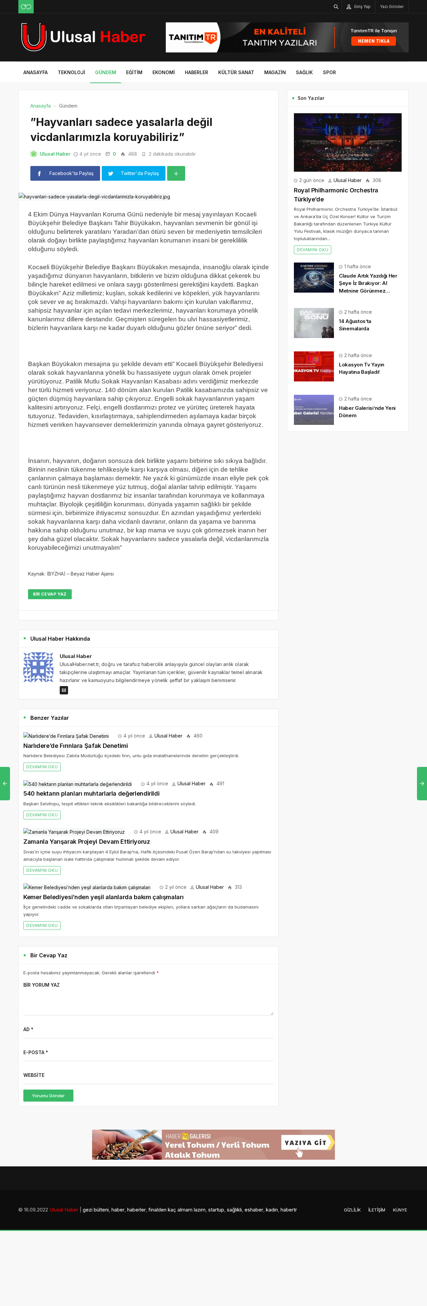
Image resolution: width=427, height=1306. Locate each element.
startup (216, 1209)
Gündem (105, 72)
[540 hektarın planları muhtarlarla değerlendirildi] (77, 783)
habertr (289, 1209)
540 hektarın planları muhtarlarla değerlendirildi (91, 793)
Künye (400, 1209)
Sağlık (304, 72)
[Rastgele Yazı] (26, 6)
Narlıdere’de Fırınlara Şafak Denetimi (75, 745)
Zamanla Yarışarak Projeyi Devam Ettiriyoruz (86, 841)
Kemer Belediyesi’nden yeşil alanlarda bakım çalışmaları (103, 897)
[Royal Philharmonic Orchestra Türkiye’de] (348, 142)
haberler (136, 1209)
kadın (272, 1209)
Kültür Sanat (236, 72)
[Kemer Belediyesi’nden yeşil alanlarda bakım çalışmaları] (86, 887)
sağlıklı (234, 1209)
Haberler (196, 72)
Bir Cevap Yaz (50, 594)
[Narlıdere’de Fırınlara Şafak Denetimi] (66, 736)
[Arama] (336, 6)
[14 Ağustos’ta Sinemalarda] (314, 322)
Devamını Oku (42, 766)
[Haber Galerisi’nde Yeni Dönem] (314, 409)
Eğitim (134, 72)
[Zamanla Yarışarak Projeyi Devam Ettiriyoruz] (74, 831)
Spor (329, 72)
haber (117, 1209)
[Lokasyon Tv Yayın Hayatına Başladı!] (314, 366)
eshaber (254, 1209)
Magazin (275, 72)
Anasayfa (35, 72)
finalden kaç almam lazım (176, 1209)
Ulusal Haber (55, 154)
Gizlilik (352, 1209)
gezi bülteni (96, 1209)
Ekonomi (163, 72)
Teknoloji (71, 72)
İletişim (376, 1209)
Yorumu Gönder (48, 1095)
